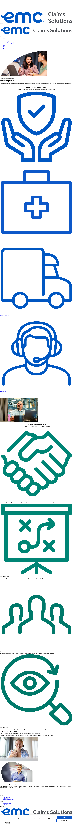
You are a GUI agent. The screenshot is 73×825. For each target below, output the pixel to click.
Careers (1, 25)
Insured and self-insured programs (12, 44)
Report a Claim (5, 25)
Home (4, 38)
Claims (4, 45)
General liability (5, 798)
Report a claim (5, 804)
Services (8, 41)
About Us (4, 46)
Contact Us (10, 25)
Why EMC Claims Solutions (7, 793)
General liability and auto (11, 43)
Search (1, 35)
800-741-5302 (14, 25)
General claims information (7, 803)
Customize (63, 820)
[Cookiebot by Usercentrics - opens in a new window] (7, 823)
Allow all (64, 817)
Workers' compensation (11, 42)
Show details (16, 822)
